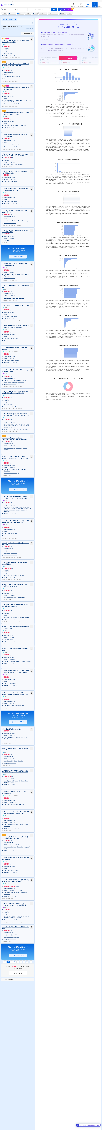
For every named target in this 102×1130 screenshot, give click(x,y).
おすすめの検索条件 (8, 979)
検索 (54, 9)
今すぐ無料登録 (68, 58)
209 (27, 961)
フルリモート (6, 267)
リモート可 (6, 44)
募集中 (5, 13)
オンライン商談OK (14, 351)
